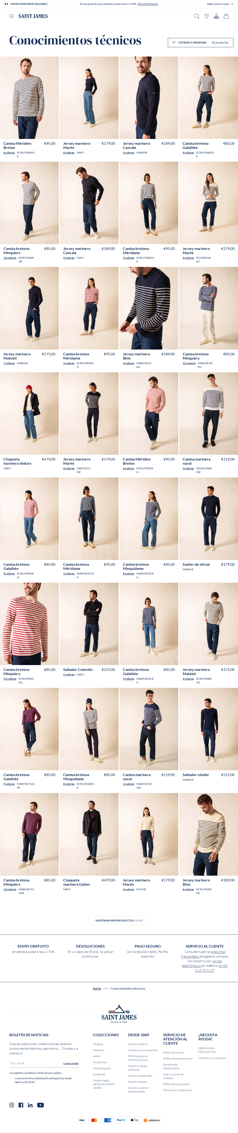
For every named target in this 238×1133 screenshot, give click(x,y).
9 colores (128, 152)
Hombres (98, 1050)
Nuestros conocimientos (143, 1050)
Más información (147, 3)
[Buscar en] (196, 16)
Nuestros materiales (140, 1075)
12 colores (9, 257)
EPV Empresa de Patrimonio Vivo (138, 1058)
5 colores (128, 257)
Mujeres (98, 1044)
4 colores (188, 257)
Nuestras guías (102, 1068)
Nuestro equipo (137, 1081)
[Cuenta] (216, 16)
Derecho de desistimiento (171, 1066)
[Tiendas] (206, 16)
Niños (96, 1056)
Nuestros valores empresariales (138, 1089)
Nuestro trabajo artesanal (137, 1067)
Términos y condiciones (177, 1090)
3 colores (188, 468)
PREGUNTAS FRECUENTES (207, 1050)
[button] (220, 4)
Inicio (97, 988)
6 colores (9, 152)
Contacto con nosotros (212, 1057)
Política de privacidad (176, 1084)
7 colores (9, 363)
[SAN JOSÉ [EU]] (33, 16)
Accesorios (99, 1062)
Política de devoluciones (177, 1058)
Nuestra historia (138, 1044)
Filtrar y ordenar (203, 42)
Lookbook (99, 1074)
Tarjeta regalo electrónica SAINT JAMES (104, 1084)
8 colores (128, 573)
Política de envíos (173, 1052)
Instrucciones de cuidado (173, 1076)
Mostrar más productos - (119, 920)
